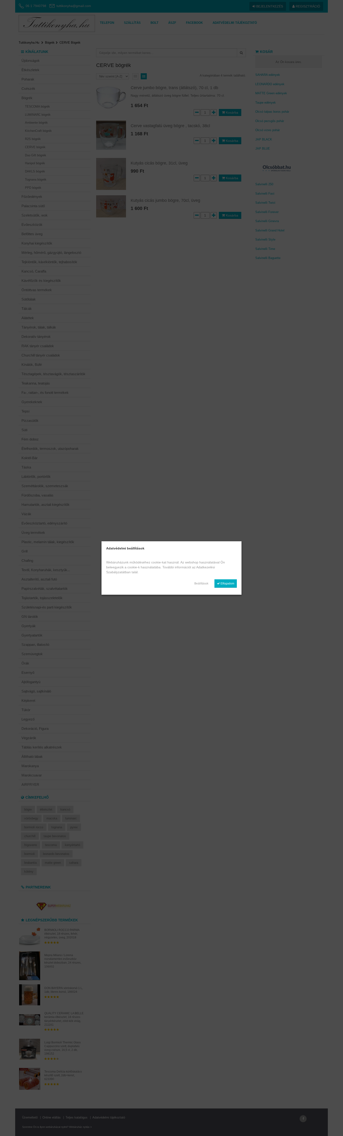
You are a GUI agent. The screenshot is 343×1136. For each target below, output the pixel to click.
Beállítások (201, 583)
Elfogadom (227, 583)
